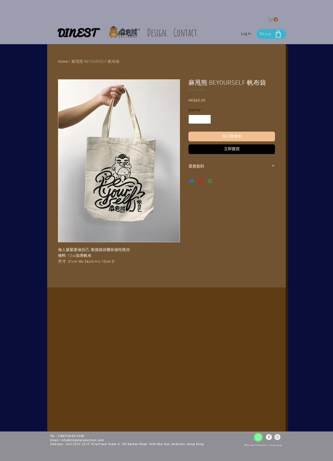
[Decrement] (192, 119)
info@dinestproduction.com (82, 440)
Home (63, 61)
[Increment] (207, 119)
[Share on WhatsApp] (210, 181)
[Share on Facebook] (192, 181)
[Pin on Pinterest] (201, 181)
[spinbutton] (199, 119)
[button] (273, 19)
